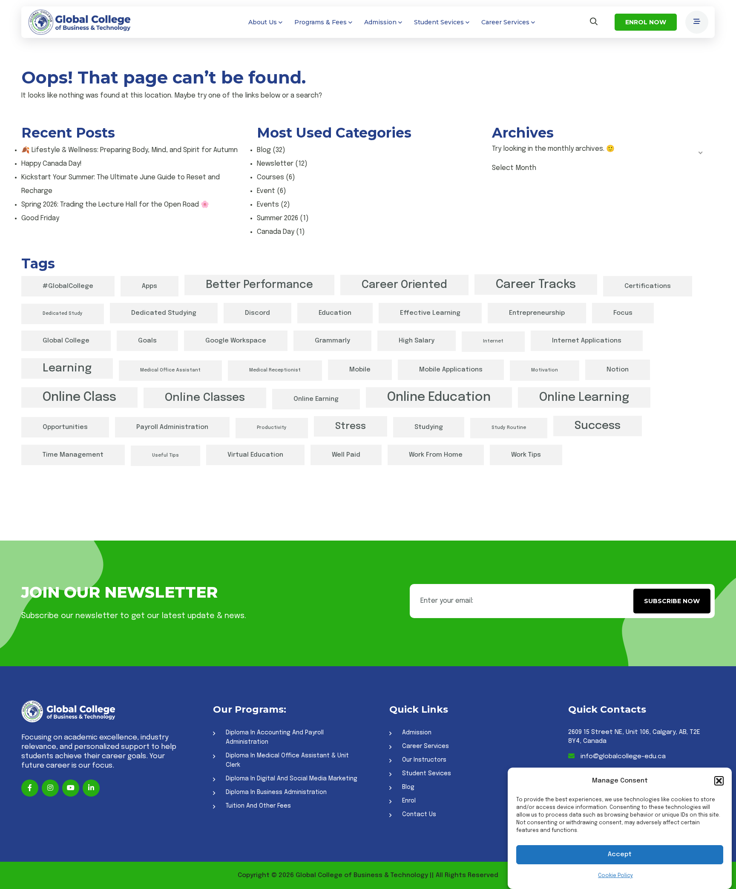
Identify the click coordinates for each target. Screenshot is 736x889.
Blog (264, 150)
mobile (360, 369)
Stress (350, 426)
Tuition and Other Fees (258, 806)
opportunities (65, 427)
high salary (416, 340)
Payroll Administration (172, 427)
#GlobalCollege (68, 286)
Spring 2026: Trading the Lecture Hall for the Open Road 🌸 (115, 204)
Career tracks (536, 285)
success (598, 426)
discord (257, 313)
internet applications (586, 340)
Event (266, 191)
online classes (205, 397)
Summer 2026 (277, 218)
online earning (316, 399)
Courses (270, 177)
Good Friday (40, 218)
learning (67, 368)
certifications (647, 286)
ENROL (645, 22)
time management (73, 455)
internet (493, 341)
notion (618, 369)
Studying (428, 427)
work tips (526, 455)
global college (66, 340)
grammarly (332, 340)
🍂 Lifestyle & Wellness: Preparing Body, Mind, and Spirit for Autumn (129, 150)
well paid (346, 455)
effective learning (430, 313)
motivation (544, 370)
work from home (436, 455)
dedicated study (63, 313)
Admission (380, 22)
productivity (272, 428)
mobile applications (451, 369)
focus (622, 313)
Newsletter (275, 163)
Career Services (505, 22)
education (335, 313)
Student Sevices (439, 22)
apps (149, 286)
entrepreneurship (537, 313)
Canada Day (275, 232)
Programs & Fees (320, 22)
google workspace (235, 340)
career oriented (404, 285)
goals (147, 340)
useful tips (165, 455)
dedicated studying (163, 313)
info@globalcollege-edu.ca (622, 756)
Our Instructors (424, 760)
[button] (719, 781)
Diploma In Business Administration (276, 792)
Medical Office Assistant (170, 370)
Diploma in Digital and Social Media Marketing (291, 779)
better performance (259, 285)
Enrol (409, 801)
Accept (620, 855)
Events (268, 204)
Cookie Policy (615, 875)
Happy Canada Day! (51, 163)
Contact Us (419, 814)
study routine (509, 428)
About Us (262, 22)
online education (439, 397)
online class (79, 397)
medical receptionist (275, 370)
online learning (584, 397)
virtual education (255, 455)
